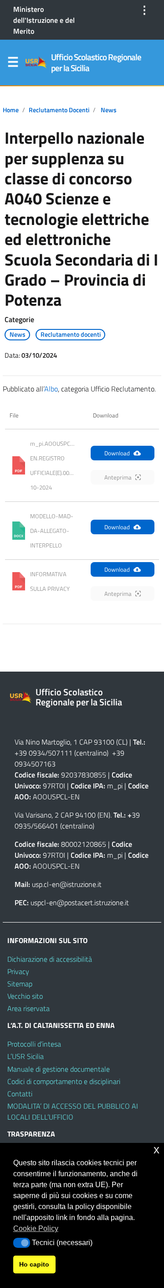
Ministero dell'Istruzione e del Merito (44, 20)
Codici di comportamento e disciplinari (63, 1081)
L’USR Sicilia (25, 1056)
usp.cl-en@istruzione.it (67, 884)
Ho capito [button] (34, 1264)
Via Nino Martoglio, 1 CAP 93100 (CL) (71, 741)
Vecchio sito (25, 996)
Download (117, 453)
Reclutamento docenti (59, 110)
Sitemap (19, 983)
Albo (51, 388)
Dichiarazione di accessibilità (49, 959)
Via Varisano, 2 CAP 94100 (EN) (62, 814)
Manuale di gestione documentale (58, 1069)
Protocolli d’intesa (34, 1043)
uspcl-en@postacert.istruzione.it (80, 902)
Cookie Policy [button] (35, 1228)
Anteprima (118, 477)
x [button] (156, 1149)
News (109, 110)
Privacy (18, 971)
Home (11, 110)
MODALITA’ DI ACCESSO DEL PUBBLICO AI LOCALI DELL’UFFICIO (72, 1111)
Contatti (19, 1093)
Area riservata (28, 1008)
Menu (12, 63)
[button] (21, 1243)
